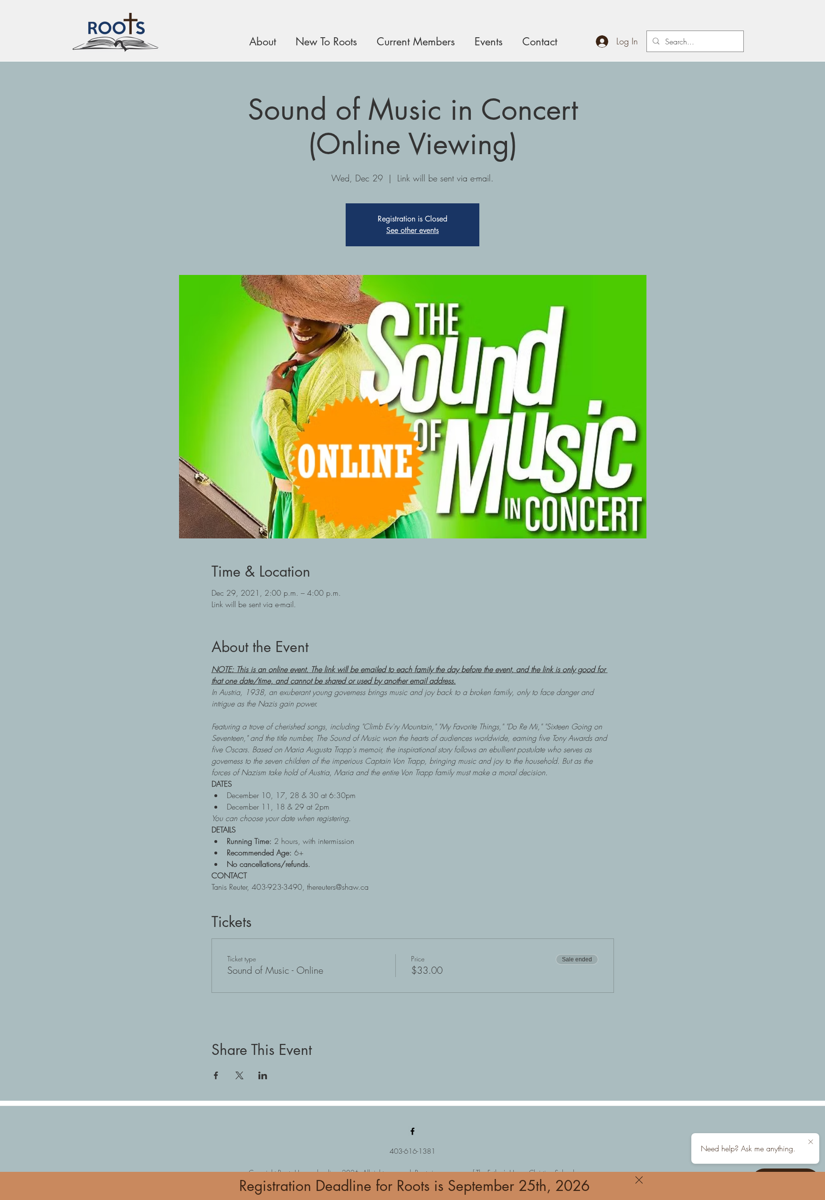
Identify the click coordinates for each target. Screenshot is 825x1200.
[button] (639, 1180)
